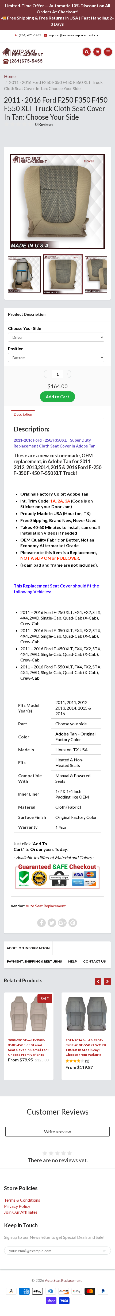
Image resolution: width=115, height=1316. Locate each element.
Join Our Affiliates (20, 1211)
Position (16, 348)
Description (23, 414)
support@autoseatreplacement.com (75, 35)
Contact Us (94, 961)
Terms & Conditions (22, 1199)
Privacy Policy (17, 1206)
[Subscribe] (104, 1251)
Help (72, 961)
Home (10, 76)
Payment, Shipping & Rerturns (34, 961)
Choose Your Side (24, 328)
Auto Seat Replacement (46, 906)
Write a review (57, 1131)
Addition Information (28, 948)
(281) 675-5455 (30, 35)
